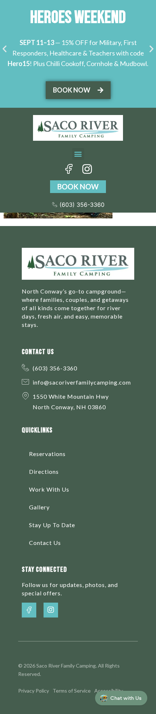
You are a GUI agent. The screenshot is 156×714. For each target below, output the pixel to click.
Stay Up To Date (52, 524)
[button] (4, 48)
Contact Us (45, 542)
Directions (44, 471)
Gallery (39, 507)
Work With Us (49, 489)
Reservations (47, 453)
